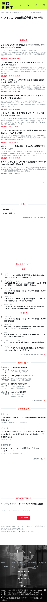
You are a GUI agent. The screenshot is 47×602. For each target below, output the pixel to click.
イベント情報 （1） (9, 213)
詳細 (37, 598)
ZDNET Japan (5, 12)
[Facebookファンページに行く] (17, 551)
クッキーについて (23, 579)
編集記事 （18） (8, 209)
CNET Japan (21, 531)
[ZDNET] (7, 4)
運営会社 (23, 586)
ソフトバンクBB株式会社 (33, 12)
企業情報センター (17, 12)
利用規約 (23, 575)
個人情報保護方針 (23, 571)
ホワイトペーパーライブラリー (32, 354)
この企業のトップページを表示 (32, 218)
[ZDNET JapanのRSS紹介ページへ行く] (29, 551)
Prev (34, 182)
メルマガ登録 (23, 517)
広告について (23, 582)
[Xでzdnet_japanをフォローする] (23, 551)
